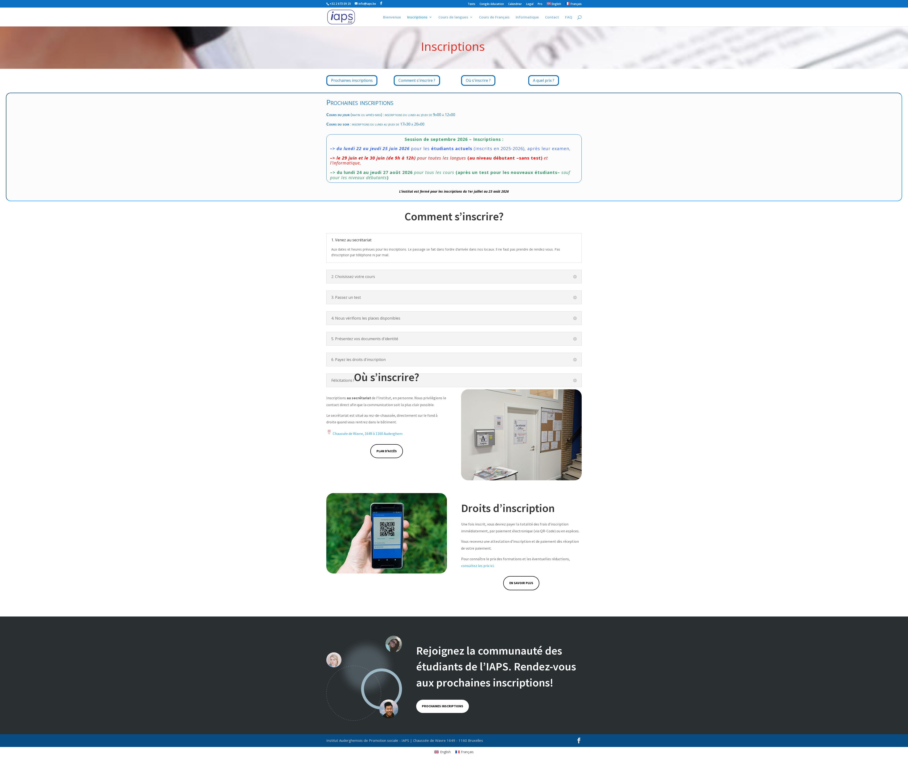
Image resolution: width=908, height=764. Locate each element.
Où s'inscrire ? (478, 80)
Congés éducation (492, 4)
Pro (540, 4)
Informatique (527, 17)
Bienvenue (392, 17)
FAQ (568, 17)
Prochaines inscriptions (352, 80)
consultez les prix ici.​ (477, 565)
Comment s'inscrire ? (416, 80)
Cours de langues (453, 17)
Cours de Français (494, 17)
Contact (552, 17)
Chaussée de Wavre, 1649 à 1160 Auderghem (367, 433)
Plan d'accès (386, 451)
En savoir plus (521, 583)
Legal (529, 4)
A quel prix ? (543, 80)
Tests (471, 4)
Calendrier (515, 4)
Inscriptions (417, 17)
